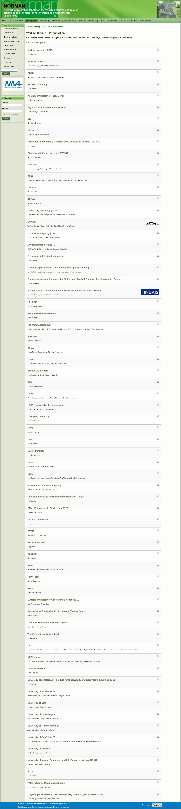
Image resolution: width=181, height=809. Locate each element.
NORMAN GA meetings (129, 21)
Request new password (11, 114)
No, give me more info (61, 807)
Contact (82, 21)
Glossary (7, 58)
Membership (44, 21)
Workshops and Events (11, 41)
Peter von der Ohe (81, 38)
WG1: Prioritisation (55, 27)
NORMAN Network (16, 21)
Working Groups (31, 21)
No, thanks (157, 805)
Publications (56, 21)
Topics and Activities (10, 37)
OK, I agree (146, 805)
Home (4, 21)
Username (6, 103)
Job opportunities (70, 21)
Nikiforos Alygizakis (110, 38)
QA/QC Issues (8, 45)
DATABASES (8, 33)
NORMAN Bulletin (10, 49)
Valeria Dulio (50, 38)
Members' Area (112, 21)
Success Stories (9, 54)
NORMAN (14, 5)
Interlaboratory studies (96, 21)
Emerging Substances (11, 29)
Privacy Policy (145, 21)
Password (6, 108)
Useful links (8, 62)
